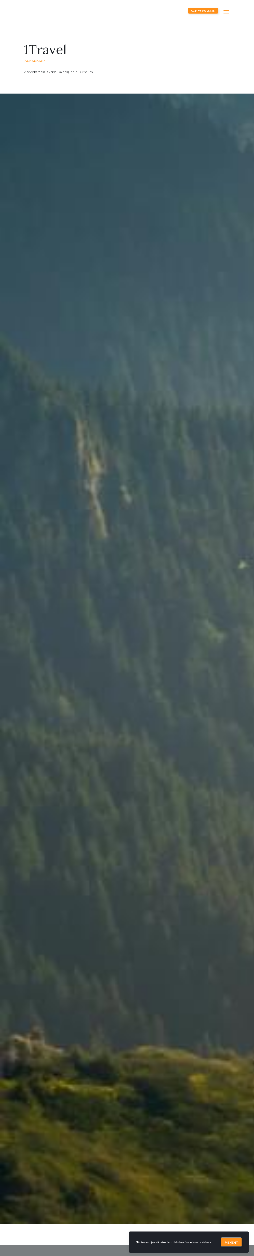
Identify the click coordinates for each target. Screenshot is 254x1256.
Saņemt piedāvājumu (203, 11)
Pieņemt (231, 1242)
